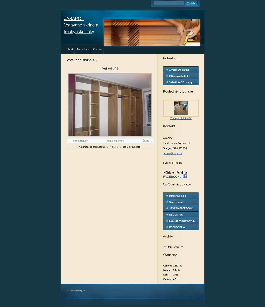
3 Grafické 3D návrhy (180, 82)
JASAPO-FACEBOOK (181, 208)
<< (165, 246)
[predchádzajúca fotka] (73, 104)
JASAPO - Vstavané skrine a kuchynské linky (81, 25)
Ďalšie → (147, 140)
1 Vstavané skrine (179, 69)
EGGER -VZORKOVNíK (182, 221)
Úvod (70, 49)
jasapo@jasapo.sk (172, 153)
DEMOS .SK (176, 214)
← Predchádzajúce (78, 140)
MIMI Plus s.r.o (177, 195)
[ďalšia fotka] (147, 104)
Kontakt (97, 49)
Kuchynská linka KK (181, 118)
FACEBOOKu (172, 176)
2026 (176, 246)
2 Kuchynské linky (179, 76)
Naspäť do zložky (115, 140)
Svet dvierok (176, 202)
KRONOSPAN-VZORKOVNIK (177, 228)
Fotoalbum (83, 49)
